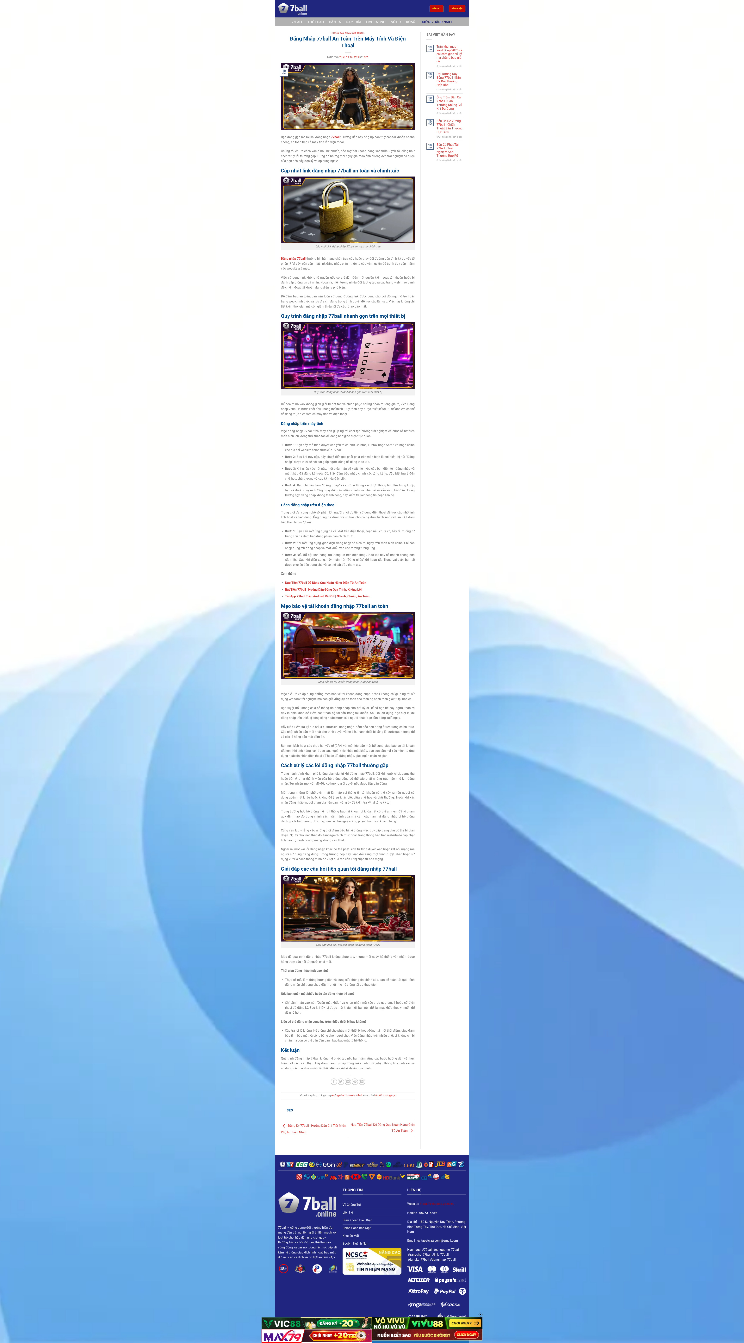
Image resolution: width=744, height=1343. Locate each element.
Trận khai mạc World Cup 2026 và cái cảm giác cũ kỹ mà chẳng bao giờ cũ (449, 54)
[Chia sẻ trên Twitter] (341, 1082)
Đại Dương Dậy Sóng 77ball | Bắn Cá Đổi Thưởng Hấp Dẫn (449, 79)
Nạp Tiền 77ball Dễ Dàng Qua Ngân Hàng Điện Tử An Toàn (325, 583)
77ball (297, 22)
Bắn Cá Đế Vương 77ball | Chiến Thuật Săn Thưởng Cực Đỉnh (449, 126)
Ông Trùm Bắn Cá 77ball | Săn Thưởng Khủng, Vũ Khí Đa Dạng (449, 103)
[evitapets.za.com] (297, 8)
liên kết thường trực (385, 1095)
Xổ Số (410, 22)
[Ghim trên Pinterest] (355, 1082)
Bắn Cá (335, 22)
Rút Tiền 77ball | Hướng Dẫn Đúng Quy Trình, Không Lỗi (323, 589)
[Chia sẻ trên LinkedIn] (362, 1082)
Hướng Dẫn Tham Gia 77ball (348, 33)
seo (366, 57)
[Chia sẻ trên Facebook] (334, 1082)
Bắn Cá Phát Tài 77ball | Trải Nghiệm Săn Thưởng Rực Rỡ (448, 150)
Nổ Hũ (396, 22)
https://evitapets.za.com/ (437, 1204)
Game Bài (353, 22)
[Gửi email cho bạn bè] (348, 1082)
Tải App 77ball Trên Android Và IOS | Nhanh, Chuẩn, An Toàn (327, 596)
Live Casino (376, 22)
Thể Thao (316, 22)
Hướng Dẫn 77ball (436, 22)
